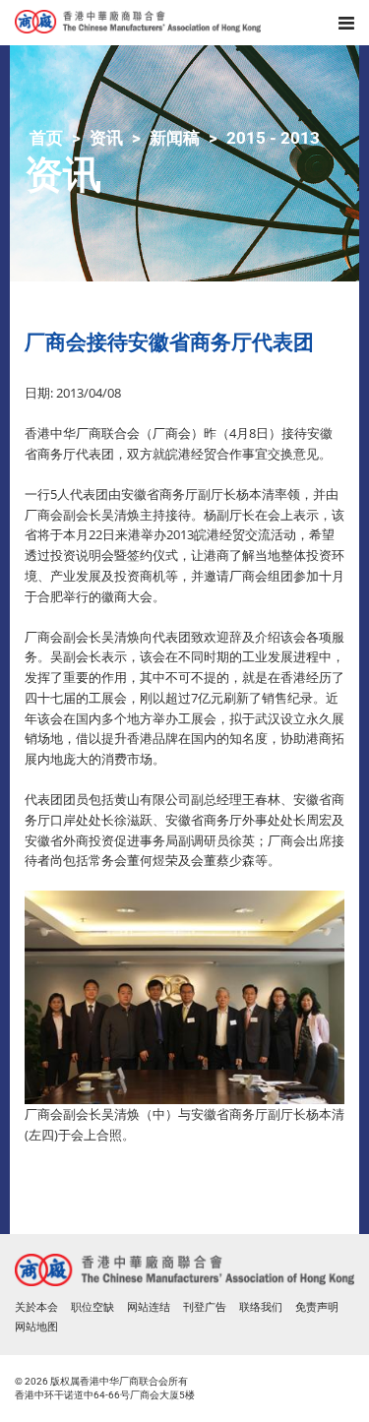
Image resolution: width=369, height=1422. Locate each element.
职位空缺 (92, 1307)
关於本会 (36, 1307)
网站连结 (148, 1307)
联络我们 (260, 1307)
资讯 (106, 138)
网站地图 (36, 1327)
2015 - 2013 (273, 138)
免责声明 (316, 1307)
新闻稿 (175, 138)
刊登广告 (204, 1307)
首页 (46, 138)
